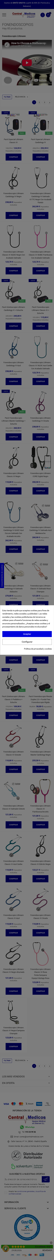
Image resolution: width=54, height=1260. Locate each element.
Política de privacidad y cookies (38, 649)
